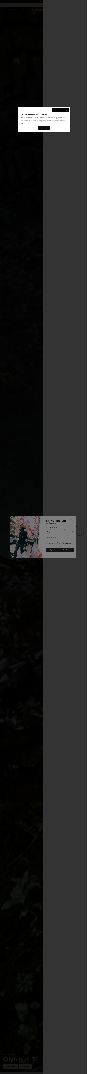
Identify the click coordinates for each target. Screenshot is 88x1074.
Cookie (27, 118)
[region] (44, 119)
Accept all (44, 127)
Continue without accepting (60, 109)
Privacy (22, 118)
